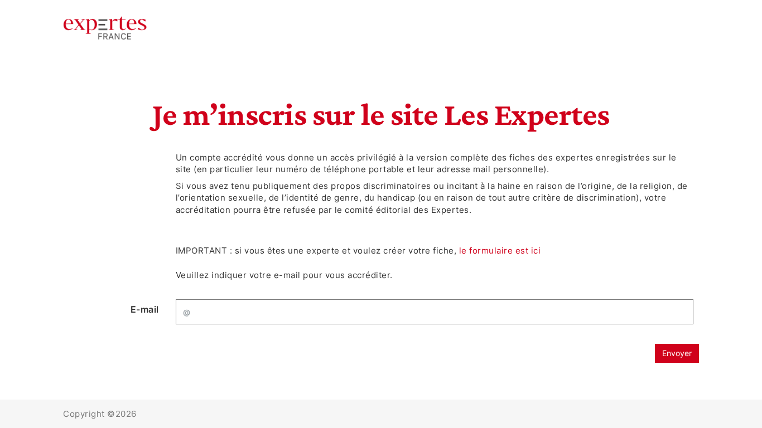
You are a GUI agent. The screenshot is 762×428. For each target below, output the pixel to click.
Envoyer (677, 353)
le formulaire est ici (500, 250)
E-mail (145, 309)
